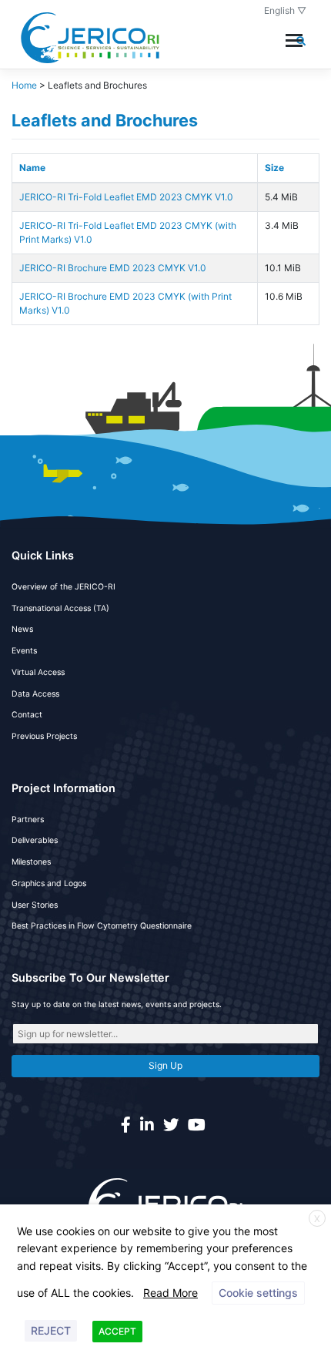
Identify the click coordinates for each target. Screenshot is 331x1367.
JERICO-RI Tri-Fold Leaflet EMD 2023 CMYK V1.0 (126, 197)
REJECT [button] (51, 1330)
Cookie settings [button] (258, 1292)
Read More (170, 1292)
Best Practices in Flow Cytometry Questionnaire (102, 926)
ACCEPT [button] (117, 1331)
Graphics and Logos (49, 883)
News (22, 629)
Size (274, 167)
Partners (28, 819)
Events (24, 651)
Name (32, 167)
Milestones (31, 862)
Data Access (35, 694)
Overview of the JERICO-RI (63, 587)
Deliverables (35, 840)
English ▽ (285, 10)
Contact (27, 715)
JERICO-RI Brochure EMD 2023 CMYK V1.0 (112, 268)
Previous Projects (44, 736)
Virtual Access (38, 672)
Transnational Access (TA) (60, 608)
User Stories (35, 905)
